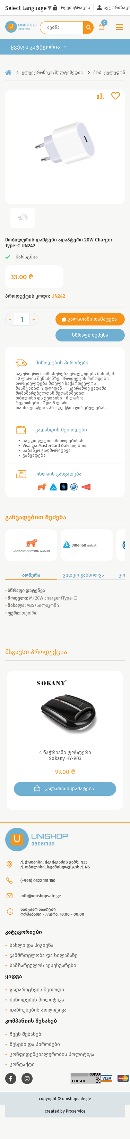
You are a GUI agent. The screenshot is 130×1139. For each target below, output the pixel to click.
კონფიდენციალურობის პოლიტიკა (52, 1054)
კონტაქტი (22, 1064)
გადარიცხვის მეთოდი (37, 990)
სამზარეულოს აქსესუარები (43, 965)
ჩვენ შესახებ (25, 1034)
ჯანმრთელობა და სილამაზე (44, 955)
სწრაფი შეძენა (90, 335)
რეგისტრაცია (75, 7)
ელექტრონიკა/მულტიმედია (52, 73)
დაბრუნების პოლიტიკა (38, 1010)
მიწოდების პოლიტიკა (37, 1000)
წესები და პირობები (35, 1044)
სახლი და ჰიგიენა (31, 945)
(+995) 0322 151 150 (37, 880)
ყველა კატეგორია (35, 47)
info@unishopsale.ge (40, 895)
